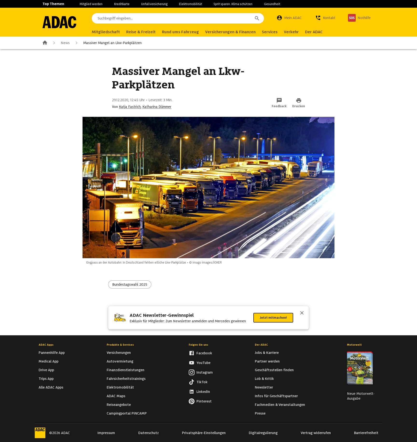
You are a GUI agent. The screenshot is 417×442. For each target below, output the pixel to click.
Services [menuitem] (270, 31)
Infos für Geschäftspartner (276, 396)
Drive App (46, 370)
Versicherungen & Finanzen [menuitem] (230, 31)
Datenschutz (148, 433)
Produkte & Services (120, 344)
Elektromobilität (190, 4)
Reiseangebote (119, 404)
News (65, 43)
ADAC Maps (116, 396)
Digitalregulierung (263, 433)
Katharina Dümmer (156, 107)
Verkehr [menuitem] (291, 31)
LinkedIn (203, 391)
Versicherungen (119, 352)
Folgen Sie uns (198, 344)
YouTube (203, 363)
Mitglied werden (91, 4)
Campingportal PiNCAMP (127, 413)
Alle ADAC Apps (51, 387)
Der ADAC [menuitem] (314, 31)
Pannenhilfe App (52, 352)
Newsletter (264, 387)
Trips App (46, 378)
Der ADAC (261, 344)
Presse (260, 413)
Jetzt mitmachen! (273, 318)
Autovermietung (120, 361)
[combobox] (178, 18)
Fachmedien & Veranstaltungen (280, 404)
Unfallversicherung (154, 4)
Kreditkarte (122, 4)
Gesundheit (272, 4)
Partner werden (267, 361)
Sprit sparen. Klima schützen (233, 4)
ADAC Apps (46, 344)
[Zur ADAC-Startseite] (59, 22)
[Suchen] (257, 18)
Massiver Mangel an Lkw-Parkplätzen (112, 43)
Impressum (106, 433)
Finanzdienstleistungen (125, 370)
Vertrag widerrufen (316, 433)
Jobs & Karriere (267, 352)
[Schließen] (302, 313)
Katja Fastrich (130, 107)
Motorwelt (354, 344)
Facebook (204, 353)
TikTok (202, 382)
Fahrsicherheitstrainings (126, 378)
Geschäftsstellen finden (274, 370)
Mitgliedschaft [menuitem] (106, 31)
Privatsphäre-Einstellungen (204, 433)
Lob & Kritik (264, 378)
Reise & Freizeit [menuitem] (141, 31)
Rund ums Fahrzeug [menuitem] (180, 31)
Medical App (48, 361)
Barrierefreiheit (366, 433)
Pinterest (204, 401)
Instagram (204, 372)
